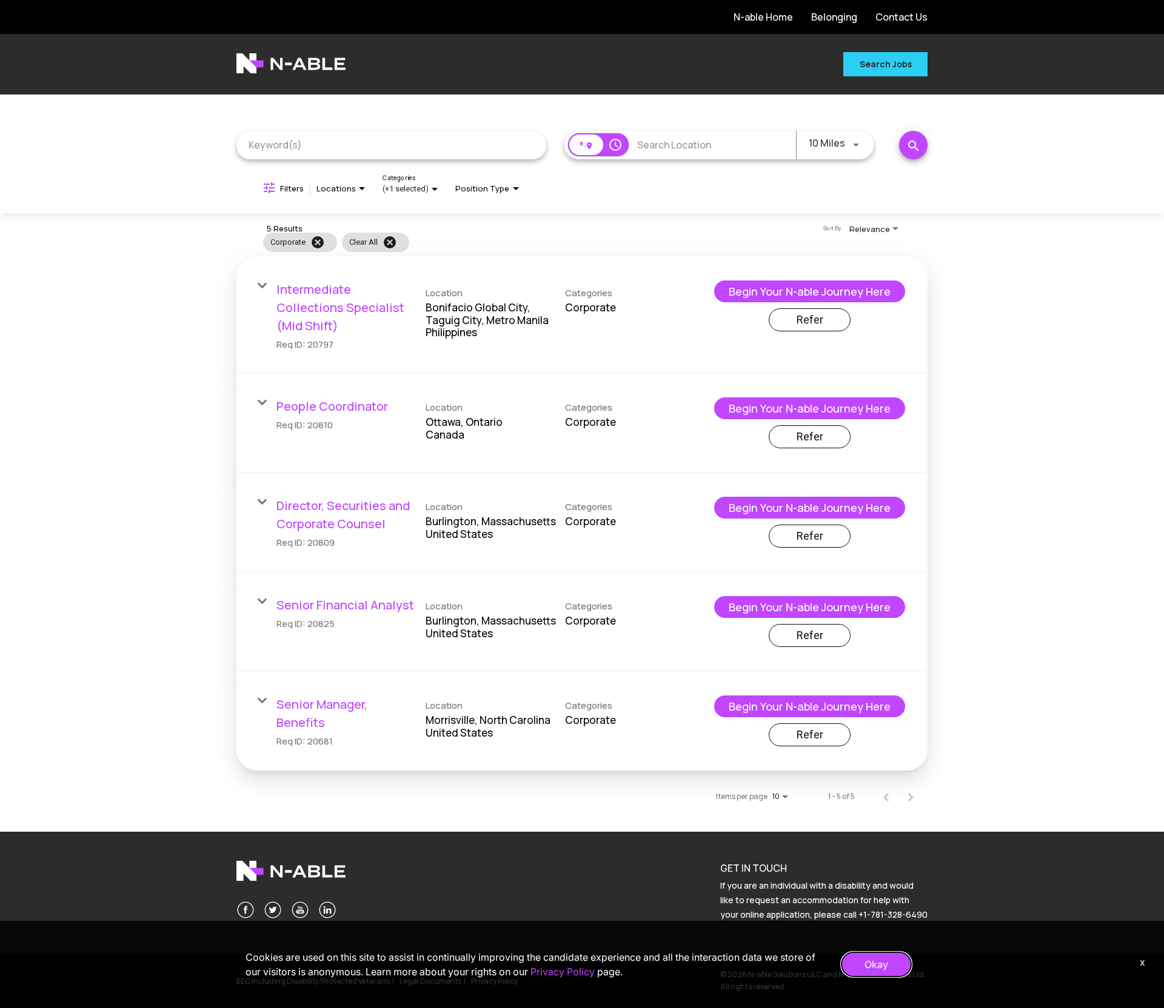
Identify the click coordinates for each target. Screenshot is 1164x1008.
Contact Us (901, 17)
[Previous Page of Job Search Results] (886, 796)
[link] (582, 314)
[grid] (556, 242)
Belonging (834, 17)
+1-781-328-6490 (893, 914)
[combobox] (391, 145)
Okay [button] (876, 964)
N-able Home (763, 17)
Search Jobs (886, 64)
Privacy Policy (562, 972)
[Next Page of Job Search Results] (910, 796)
